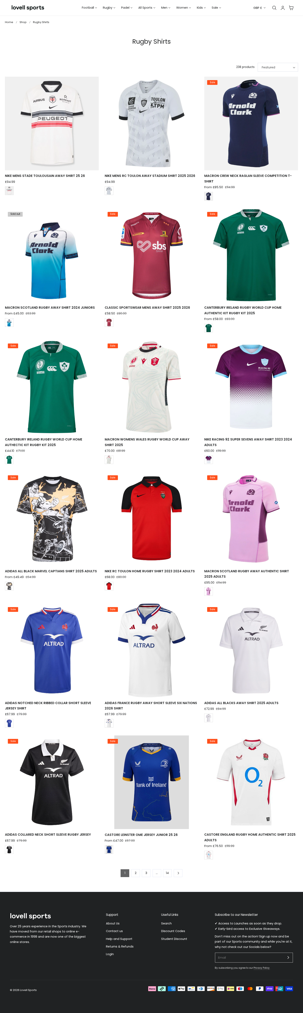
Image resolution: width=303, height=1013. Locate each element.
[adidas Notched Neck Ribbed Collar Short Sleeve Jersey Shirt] (52, 650)
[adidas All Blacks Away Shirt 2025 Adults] (251, 650)
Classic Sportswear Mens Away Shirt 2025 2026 (147, 307)
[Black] (109, 459)
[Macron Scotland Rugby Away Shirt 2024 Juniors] (52, 255)
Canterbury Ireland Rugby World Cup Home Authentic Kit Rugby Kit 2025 (243, 310)
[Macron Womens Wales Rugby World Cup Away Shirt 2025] (151, 387)
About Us (113, 923)
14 (167, 873)
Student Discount (174, 939)
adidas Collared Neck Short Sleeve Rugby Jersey (48, 834)
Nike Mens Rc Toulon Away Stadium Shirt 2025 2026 (150, 176)
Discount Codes (173, 931)
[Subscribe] (288, 957)
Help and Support (119, 939)
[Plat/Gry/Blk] (109, 190)
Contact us (114, 931)
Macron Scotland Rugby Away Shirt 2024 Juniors (50, 307)
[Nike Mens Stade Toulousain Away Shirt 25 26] (52, 123)
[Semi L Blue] (9, 723)
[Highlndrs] (109, 322)
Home (9, 22)
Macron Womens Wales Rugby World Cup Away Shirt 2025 (147, 442)
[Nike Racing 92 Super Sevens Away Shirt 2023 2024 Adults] (251, 387)
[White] (9, 322)
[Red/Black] (109, 586)
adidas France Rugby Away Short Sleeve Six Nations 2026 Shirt (151, 705)
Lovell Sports (28, 990)
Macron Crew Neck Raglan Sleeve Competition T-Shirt (248, 178)
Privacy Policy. (262, 968)
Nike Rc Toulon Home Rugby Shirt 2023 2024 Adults (150, 571)
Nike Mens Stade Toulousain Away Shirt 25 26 (45, 176)
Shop (23, 22)
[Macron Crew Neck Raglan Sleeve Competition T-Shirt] (251, 123)
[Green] (208, 328)
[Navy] (208, 196)
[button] (291, 8)
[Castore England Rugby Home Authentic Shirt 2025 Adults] (251, 782)
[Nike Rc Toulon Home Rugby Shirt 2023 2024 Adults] (151, 519)
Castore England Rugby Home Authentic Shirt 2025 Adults (250, 837)
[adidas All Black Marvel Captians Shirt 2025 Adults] (52, 519)
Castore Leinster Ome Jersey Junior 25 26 (141, 835)
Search (166, 923)
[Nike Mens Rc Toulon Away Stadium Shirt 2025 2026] (151, 123)
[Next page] (178, 873)
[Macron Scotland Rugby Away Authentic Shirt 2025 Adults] (251, 519)
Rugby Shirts (41, 22)
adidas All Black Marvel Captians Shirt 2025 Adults (51, 571)
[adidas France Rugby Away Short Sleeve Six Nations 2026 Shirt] (151, 650)
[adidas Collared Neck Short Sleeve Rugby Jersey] (52, 782)
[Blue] (109, 849)
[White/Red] (208, 855)
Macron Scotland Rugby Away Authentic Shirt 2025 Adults (246, 574)
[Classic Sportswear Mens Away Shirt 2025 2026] (151, 255)
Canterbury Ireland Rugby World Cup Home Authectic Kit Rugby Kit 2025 (43, 442)
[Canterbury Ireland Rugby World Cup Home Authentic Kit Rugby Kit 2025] (251, 255)
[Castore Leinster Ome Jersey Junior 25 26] (151, 782)
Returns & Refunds (120, 946)
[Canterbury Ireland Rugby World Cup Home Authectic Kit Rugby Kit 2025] (52, 387)
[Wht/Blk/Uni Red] (9, 190)
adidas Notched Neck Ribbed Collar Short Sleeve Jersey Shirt (48, 705)
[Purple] (208, 459)
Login (110, 954)
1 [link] (124, 873)
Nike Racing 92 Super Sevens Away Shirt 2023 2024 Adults (248, 442)
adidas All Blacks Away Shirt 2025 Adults (241, 703)
